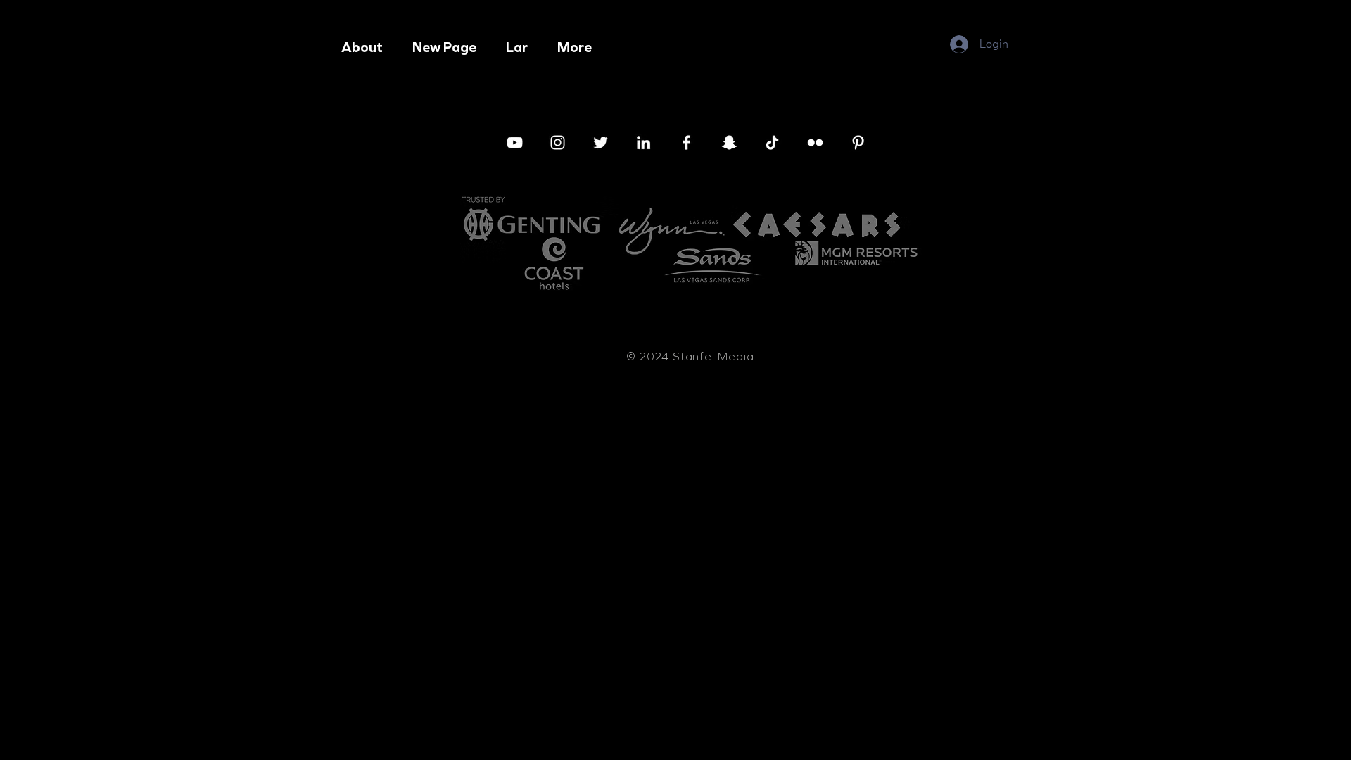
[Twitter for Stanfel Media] (600, 142)
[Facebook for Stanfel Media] (686, 142)
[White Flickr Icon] (815, 142)
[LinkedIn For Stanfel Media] (643, 142)
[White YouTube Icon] (514, 142)
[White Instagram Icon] (557, 142)
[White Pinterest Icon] (858, 142)
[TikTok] (772, 142)
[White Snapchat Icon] (729, 142)
